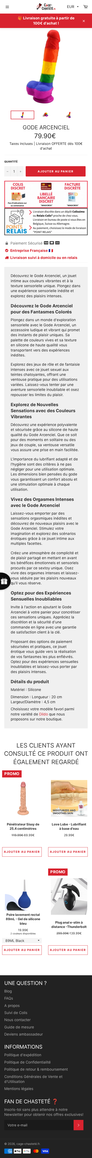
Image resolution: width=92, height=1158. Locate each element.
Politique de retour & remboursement (36, 1069)
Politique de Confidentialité (27, 1062)
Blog (8, 991)
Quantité (11, 161)
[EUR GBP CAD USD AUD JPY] (72, 6)
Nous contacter (17, 1020)
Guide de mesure (19, 1027)
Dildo (43, 714)
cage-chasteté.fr (28, 1144)
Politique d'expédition (22, 1055)
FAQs (8, 998)
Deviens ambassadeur (23, 1034)
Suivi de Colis (15, 1013)
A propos (12, 1005)
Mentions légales (18, 1089)
